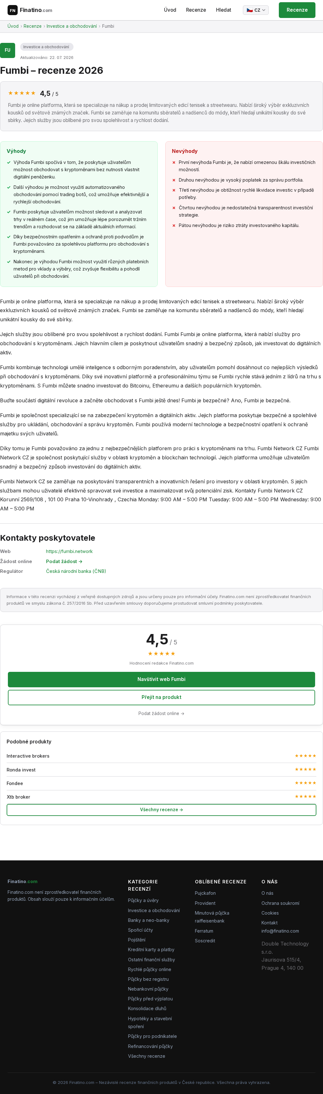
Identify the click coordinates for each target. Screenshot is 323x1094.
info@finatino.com (280, 931)
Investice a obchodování (46, 46)
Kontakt (269, 922)
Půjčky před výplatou (150, 998)
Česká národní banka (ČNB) (76, 571)
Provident (205, 903)
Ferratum (204, 931)
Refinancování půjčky (150, 1046)
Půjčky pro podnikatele (152, 1036)
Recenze (196, 10)
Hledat (223, 10)
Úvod (170, 10)
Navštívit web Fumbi (161, 679)
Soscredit (205, 940)
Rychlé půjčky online (149, 969)
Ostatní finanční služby (151, 959)
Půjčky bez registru (148, 979)
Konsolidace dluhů (147, 1008)
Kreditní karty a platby (151, 949)
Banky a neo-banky (148, 920)
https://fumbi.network (69, 551)
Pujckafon (205, 893)
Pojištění (136, 939)
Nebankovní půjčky (148, 989)
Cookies (270, 913)
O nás (267, 893)
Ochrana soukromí (280, 903)
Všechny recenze (146, 1056)
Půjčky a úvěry (143, 900)
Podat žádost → (64, 561)
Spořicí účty (140, 930)
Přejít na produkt (161, 697)
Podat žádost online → (161, 713)
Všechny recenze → (161, 809)
